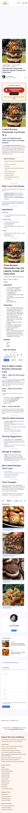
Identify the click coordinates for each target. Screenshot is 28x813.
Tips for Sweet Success (10, 171)
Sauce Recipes (4, 778)
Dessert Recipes (5, 769)
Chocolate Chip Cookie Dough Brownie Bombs (14, 472)
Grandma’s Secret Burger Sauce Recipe (10, 750)
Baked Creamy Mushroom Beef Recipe (10, 759)
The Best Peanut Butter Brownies (11, 474)
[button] (19, 3)
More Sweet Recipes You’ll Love (12, 177)
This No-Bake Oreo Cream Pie (10, 475)
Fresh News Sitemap (6, 796)
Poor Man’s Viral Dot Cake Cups (8, 748)
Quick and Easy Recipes (7, 771)
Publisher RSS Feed (5, 798)
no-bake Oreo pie (12, 431)
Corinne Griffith (10, 76)
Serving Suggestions (9, 173)
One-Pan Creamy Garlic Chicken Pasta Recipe (12, 746)
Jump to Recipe (14, 93)
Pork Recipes (4, 784)
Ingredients (7, 166)
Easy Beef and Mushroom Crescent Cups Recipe (12, 761)
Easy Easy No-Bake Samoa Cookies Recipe (11, 757)
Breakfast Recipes (5, 777)
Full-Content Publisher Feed (7, 805)
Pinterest (21, 360)
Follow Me (14, 630)
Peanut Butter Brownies (13, 445)
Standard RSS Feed (5, 800)
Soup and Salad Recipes (7, 788)
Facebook (13, 360)
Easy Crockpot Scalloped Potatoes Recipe (11, 752)
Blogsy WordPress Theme (16, 729)
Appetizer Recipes (5, 781)
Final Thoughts (8, 179)
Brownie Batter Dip (8, 471)
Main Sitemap (4, 794)
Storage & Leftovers (9, 175)
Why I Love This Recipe (10, 164)
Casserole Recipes (5, 773)
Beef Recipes (4, 786)
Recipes (3, 767)
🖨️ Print (6, 360)
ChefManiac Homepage (6, 809)
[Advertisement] (14, 21)
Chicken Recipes (5, 782)
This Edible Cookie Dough (10, 477)
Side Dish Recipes (5, 775)
